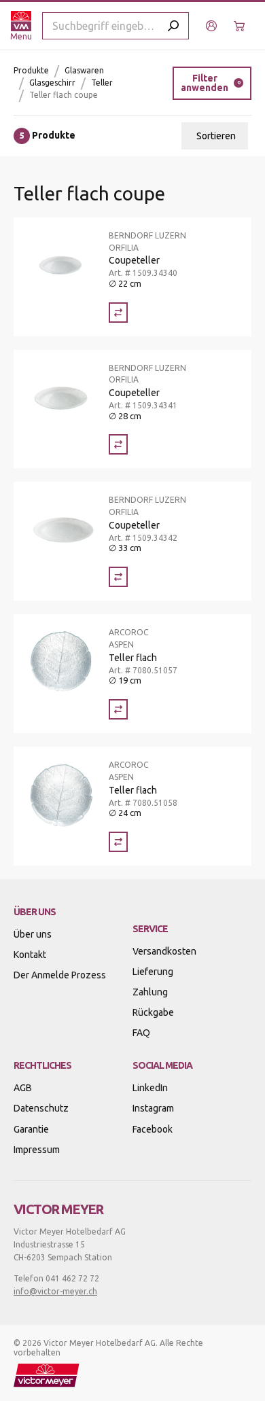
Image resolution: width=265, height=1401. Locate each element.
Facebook (152, 1129)
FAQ (141, 1032)
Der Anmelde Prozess (60, 975)
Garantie (31, 1129)
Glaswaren (84, 70)
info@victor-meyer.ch (55, 1291)
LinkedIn (150, 1087)
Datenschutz (41, 1108)
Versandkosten (164, 951)
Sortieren (216, 135)
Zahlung (150, 992)
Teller (102, 82)
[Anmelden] (213, 26)
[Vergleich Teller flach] (118, 709)
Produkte (31, 70)
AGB (23, 1087)
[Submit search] (173, 25)
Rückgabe (153, 1012)
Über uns (33, 934)
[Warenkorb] (241, 26)
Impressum (37, 1149)
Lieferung (152, 971)
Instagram (153, 1108)
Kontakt (30, 954)
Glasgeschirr (52, 82)
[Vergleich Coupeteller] (118, 312)
